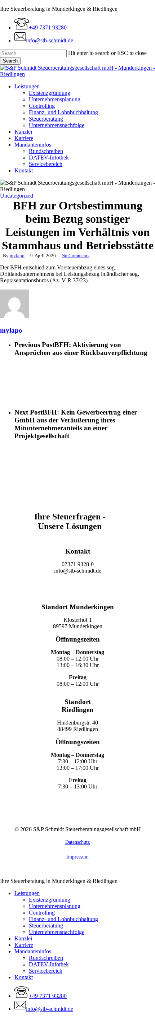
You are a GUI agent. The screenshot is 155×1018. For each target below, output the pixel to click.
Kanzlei (23, 938)
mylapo (17, 255)
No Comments (75, 255)
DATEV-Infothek (49, 964)
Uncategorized (16, 196)
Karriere (23, 945)
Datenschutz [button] (77, 842)
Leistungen (27, 893)
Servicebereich (45, 971)
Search (10, 61)
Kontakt (23, 977)
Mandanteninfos (32, 951)
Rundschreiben (46, 958)
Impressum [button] (77, 857)
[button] (77, 586)
